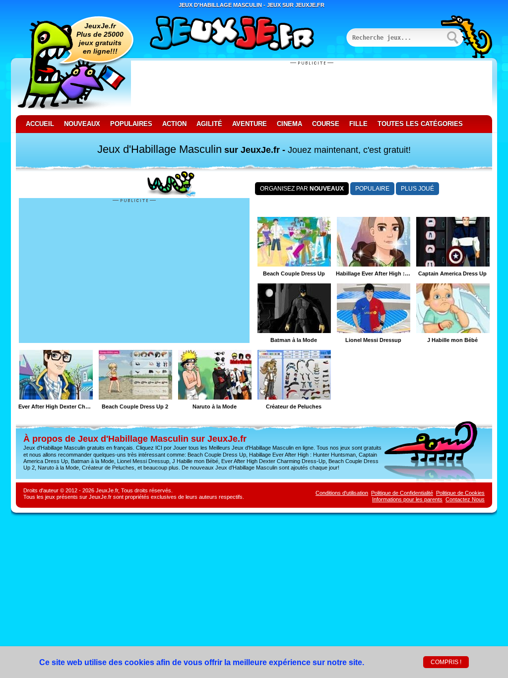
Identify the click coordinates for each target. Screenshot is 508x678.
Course (325, 124)
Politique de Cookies (460, 493)
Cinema (289, 124)
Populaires (131, 124)
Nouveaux (82, 124)
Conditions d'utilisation (342, 493)
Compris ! (446, 662)
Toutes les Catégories (420, 124)
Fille (358, 124)
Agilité (209, 124)
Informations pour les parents (407, 499)
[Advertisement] (311, 88)
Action (174, 124)
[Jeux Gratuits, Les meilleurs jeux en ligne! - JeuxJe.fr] (244, 34)
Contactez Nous (465, 499)
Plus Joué (417, 188)
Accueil (40, 124)
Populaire (372, 188)
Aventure (249, 124)
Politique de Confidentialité (402, 493)
